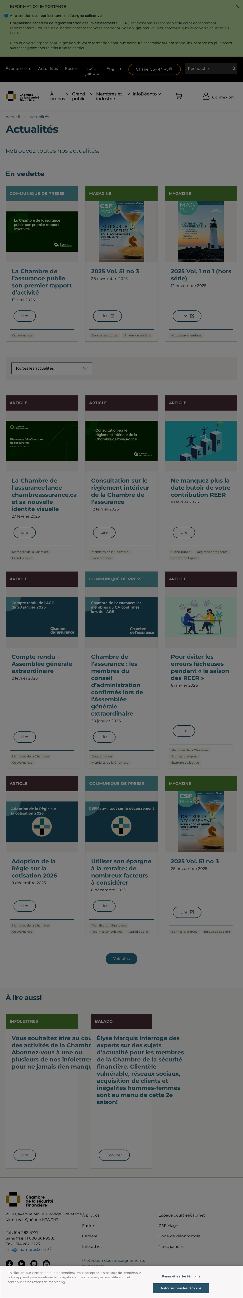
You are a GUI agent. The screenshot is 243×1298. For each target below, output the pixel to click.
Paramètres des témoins (181, 1276)
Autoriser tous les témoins (181, 1288)
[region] (121, 1282)
